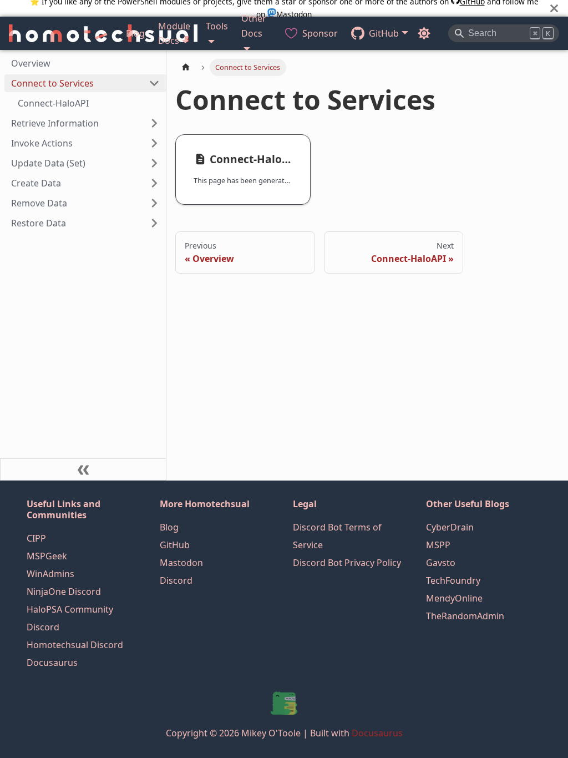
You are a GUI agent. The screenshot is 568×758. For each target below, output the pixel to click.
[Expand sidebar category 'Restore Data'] (154, 223)
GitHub (175, 545)
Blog (135, 33)
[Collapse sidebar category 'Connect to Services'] (154, 83)
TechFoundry (453, 580)
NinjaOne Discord (64, 591)
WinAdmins (50, 574)
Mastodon (181, 563)
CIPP (36, 538)
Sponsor (320, 33)
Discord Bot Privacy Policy (347, 563)
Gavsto (440, 563)
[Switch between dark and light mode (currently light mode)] (424, 33)
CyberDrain (450, 527)
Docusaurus (52, 662)
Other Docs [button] (253, 25)
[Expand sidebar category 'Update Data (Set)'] (154, 163)
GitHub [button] (384, 33)
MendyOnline (454, 598)
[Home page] (185, 67)
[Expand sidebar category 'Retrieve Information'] (154, 123)
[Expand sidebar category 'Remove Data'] (154, 203)
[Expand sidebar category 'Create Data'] (154, 183)
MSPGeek (47, 556)
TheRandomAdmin (465, 616)
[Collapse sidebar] (83, 469)
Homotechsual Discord (75, 645)
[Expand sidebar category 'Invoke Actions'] (154, 143)
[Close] (554, 8)
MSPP (438, 545)
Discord (176, 580)
